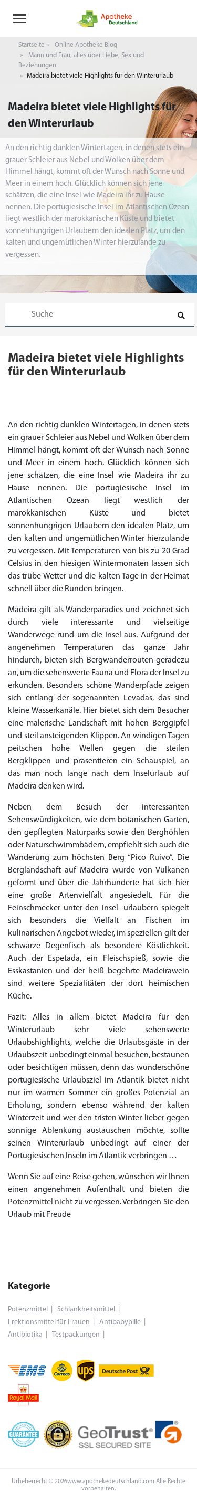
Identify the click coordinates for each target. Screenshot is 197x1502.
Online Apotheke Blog (86, 44)
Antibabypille (120, 1322)
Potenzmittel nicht (40, 1202)
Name (26, 480)
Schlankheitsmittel (86, 1310)
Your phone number (51, 435)
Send (98, 528)
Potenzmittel (28, 1310)
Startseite (31, 44)
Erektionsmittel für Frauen (49, 1322)
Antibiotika (25, 1335)
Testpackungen (76, 1335)
